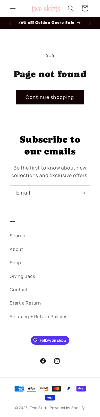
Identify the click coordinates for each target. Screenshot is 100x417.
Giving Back (22, 276)
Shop (15, 262)
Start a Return (25, 303)
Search (17, 235)
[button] (12, 8)
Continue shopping (50, 97)
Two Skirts (39, 407)
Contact (19, 289)
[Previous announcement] (10, 23)
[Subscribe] (83, 193)
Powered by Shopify (67, 407)
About (16, 249)
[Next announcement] (90, 23)
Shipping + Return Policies (39, 316)
